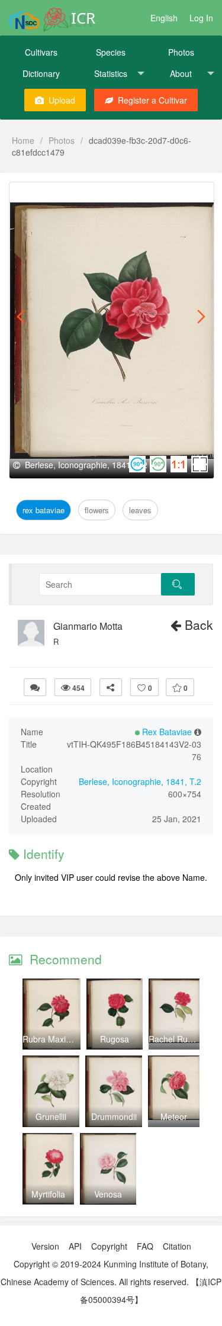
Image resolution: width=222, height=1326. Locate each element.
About (181, 73)
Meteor (173, 1116)
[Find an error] (35, 687)
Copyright (109, 1246)
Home (23, 140)
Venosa (108, 1194)
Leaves (133, 195)
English (164, 18)
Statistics (110, 73)
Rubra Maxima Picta (60, 1039)
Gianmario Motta (88, 626)
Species (111, 52)
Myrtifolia (48, 1194)
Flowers (96, 195)
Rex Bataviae (46, 195)
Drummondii (114, 1116)
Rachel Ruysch (177, 1039)
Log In (201, 18)
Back (197, 624)
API (75, 1246)
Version (45, 1246)
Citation (177, 1246)
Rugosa (114, 1039)
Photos (181, 52)
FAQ (145, 1246)
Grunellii (51, 1116)
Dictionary (41, 73)
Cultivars (41, 52)
